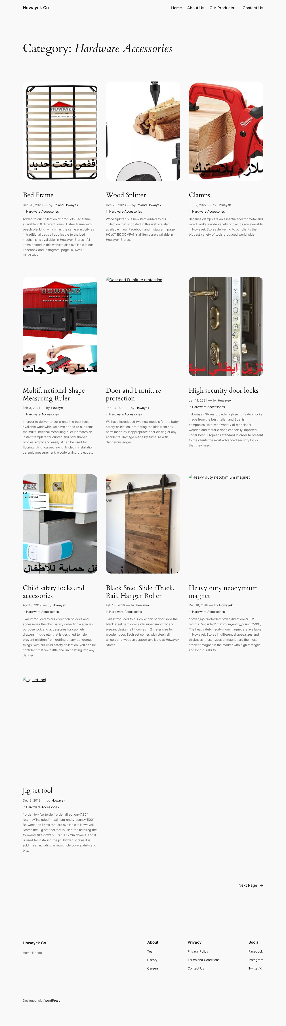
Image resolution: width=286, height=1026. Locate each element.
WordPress (52, 1000)
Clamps (199, 195)
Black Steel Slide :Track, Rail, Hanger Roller (140, 592)
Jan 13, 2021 (115, 408)
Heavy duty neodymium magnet (223, 592)
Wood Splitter (126, 195)
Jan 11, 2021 (198, 400)
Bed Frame (38, 195)
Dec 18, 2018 (198, 605)
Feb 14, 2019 (115, 605)
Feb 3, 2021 (31, 408)
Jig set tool (38, 791)
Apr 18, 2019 (32, 605)
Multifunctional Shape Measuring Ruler (54, 395)
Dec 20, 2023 (33, 205)
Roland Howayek (66, 205)
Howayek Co (36, 7)
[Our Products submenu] (236, 8)
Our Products (222, 8)
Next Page (250, 885)
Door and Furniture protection (133, 395)
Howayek (224, 205)
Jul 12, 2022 (197, 205)
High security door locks (223, 391)
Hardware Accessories (42, 211)
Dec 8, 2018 (32, 800)
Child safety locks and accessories (53, 592)
